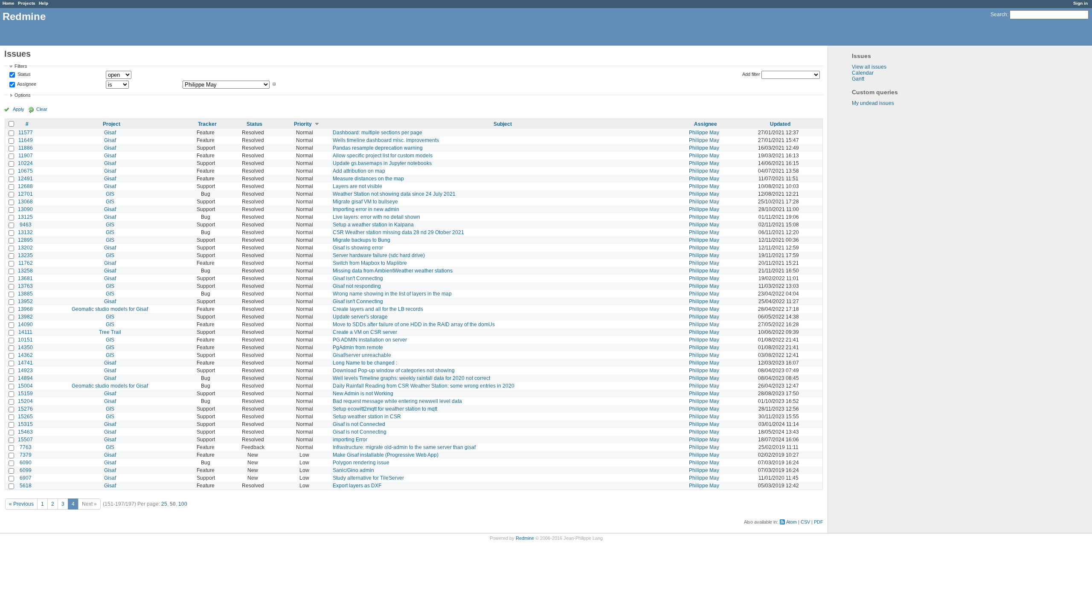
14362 (25, 355)
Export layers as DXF (357, 486)
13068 (25, 202)
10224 (25, 163)
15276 (25, 409)
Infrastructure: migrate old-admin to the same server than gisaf (404, 447)
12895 (25, 240)
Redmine (525, 538)
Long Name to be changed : (365, 363)
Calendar (863, 73)
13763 (25, 286)
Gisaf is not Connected (359, 424)
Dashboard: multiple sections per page (377, 133)
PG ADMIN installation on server (370, 340)
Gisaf (110, 133)
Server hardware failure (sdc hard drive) (379, 255)
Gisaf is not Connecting (359, 432)
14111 (25, 332)
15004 (25, 386)
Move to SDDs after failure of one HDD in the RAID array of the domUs (414, 324)
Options (23, 95)
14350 (25, 347)
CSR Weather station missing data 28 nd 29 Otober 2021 (398, 232)
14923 (25, 371)
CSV (805, 521)
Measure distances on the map (368, 179)
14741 (25, 363)
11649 (25, 140)
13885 (25, 294)
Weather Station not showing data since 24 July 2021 (394, 194)
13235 (25, 255)
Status (23, 74)
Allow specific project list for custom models (383, 156)
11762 (25, 263)
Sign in (1080, 3)
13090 (25, 209)
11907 (25, 156)
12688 (25, 186)
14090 (25, 324)
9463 (26, 225)
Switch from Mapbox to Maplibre (370, 263)
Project (111, 124)
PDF (818, 521)
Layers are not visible (357, 186)
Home (9, 3)
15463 (25, 432)
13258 (25, 271)
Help (43, 3)
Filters (21, 66)
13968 (25, 309)
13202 (25, 248)
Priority (303, 124)
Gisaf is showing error (358, 248)
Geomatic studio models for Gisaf (110, 309)
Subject (503, 124)
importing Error (350, 440)
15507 (25, 440)
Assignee (26, 84)
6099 (26, 470)
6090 (26, 463)
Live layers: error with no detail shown (376, 217)
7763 (26, 447)
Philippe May (704, 133)
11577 (25, 133)
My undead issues (873, 103)
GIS (110, 194)
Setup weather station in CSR (367, 417)
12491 (25, 179)
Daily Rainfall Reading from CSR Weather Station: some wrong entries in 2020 (423, 386)
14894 (25, 378)
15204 (25, 401)
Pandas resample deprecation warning (378, 148)
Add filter (751, 74)
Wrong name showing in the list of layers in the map (392, 294)
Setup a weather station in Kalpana (373, 225)
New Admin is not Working (363, 394)
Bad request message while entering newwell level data (397, 401)
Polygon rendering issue (361, 463)
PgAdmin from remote (358, 347)
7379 (26, 455)
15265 (25, 417)
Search (998, 14)
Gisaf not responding (357, 286)
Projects (26, 3)
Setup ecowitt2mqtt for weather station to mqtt (385, 409)
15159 (25, 394)
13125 (25, 217)
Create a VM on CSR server (365, 332)
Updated (780, 124)
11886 (25, 148)
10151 (25, 340)
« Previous (21, 504)
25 (164, 504)
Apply (18, 109)
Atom (791, 521)
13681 (25, 278)
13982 (25, 317)
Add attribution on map (359, 171)
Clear (41, 109)
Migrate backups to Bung (361, 240)
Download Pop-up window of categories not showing (394, 371)
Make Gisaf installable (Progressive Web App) (386, 455)
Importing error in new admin (366, 209)
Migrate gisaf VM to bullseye (365, 202)
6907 (26, 478)
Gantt (858, 79)
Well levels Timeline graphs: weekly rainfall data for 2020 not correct (411, 378)
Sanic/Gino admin (353, 470)
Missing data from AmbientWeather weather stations (393, 271)
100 (182, 504)
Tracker (207, 124)
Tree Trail (110, 332)
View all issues (869, 67)
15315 (25, 424)
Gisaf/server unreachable (362, 355)
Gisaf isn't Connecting (358, 278)
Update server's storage (360, 317)
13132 (25, 232)
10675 (25, 171)
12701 (25, 194)
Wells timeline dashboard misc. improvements (386, 140)
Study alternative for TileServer (368, 478)
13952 (25, 301)
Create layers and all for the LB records (378, 309)
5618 (26, 486)
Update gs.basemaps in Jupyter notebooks (382, 163)
